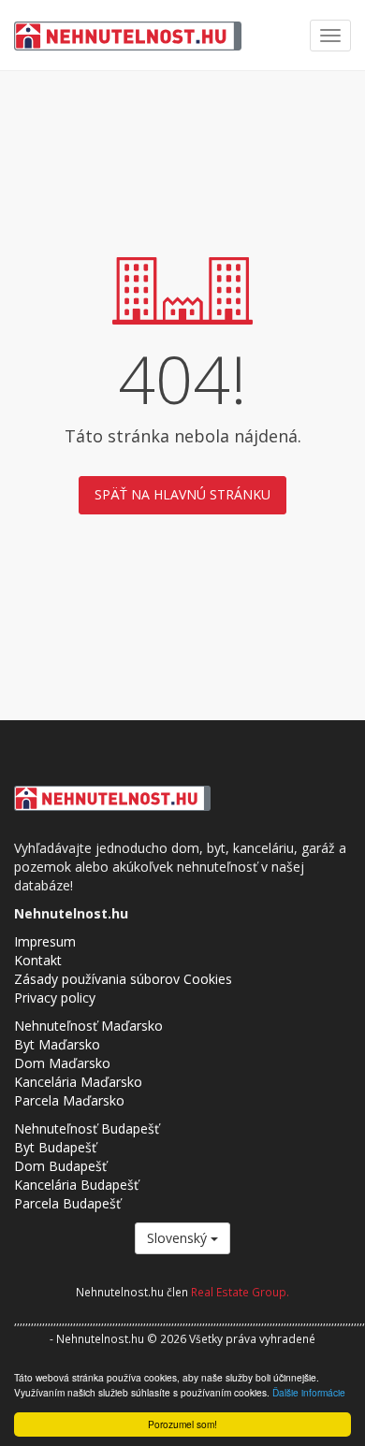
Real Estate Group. (240, 1291)
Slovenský (179, 1238)
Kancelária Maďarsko (78, 1082)
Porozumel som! (182, 1424)
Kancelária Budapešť (76, 1184)
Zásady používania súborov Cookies (123, 979)
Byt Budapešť (55, 1147)
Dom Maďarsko (62, 1063)
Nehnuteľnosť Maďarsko (88, 1025)
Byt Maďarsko (57, 1044)
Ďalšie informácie (308, 1392)
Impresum (45, 941)
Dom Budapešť (60, 1166)
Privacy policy (54, 997)
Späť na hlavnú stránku (182, 494)
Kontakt (38, 960)
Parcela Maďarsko (69, 1100)
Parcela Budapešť (67, 1203)
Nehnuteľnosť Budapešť (86, 1128)
